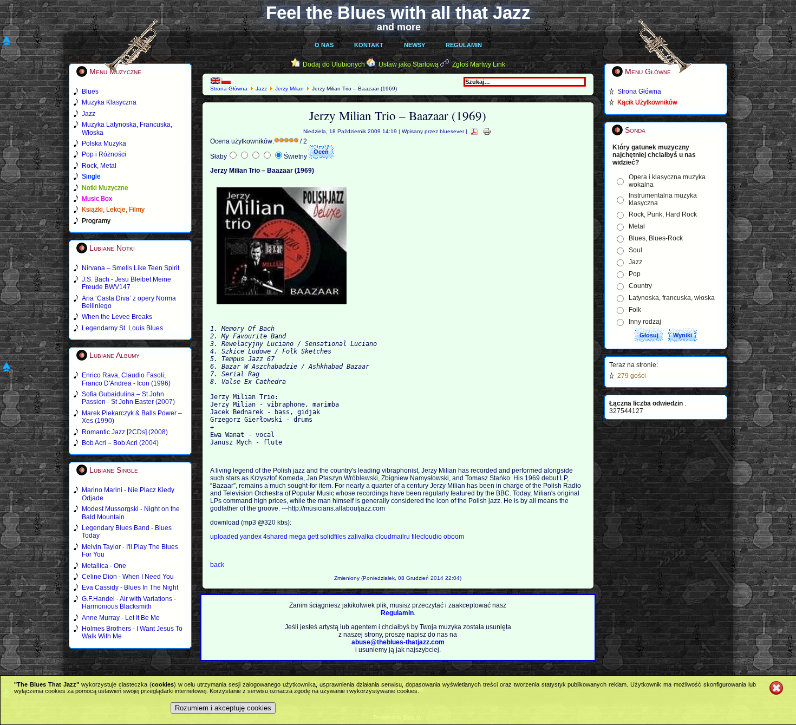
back (217, 565)
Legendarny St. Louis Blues (122, 328)
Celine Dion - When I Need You (128, 576)
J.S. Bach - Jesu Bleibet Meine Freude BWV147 (126, 283)
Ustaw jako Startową (409, 64)
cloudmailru (393, 536)
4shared (276, 536)
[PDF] (474, 131)
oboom (453, 536)
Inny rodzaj (645, 321)
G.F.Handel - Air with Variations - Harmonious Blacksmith (129, 602)
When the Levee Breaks (117, 317)
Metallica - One (104, 566)
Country (640, 286)
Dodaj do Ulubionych (334, 64)
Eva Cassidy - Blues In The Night (130, 587)
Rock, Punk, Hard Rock (663, 214)
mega (298, 536)
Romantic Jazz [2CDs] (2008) (125, 432)
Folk (635, 309)
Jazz (261, 89)
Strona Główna (228, 89)
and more (399, 27)
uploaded (225, 536)
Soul (635, 250)
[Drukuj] (486, 131)
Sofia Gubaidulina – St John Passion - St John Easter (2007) (128, 398)
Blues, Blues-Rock (656, 238)
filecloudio (427, 536)
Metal (637, 226)
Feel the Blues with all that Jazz (398, 13)
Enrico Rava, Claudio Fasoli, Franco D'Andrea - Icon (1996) (126, 379)
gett (314, 536)
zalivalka (361, 536)
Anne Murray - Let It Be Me (121, 618)
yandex (251, 536)
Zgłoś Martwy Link (478, 64)
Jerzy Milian (290, 89)
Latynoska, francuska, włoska (672, 298)
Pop (635, 274)
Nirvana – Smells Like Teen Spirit (130, 268)
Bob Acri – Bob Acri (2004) (120, 443)
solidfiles (333, 536)
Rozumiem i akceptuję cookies (223, 708)
